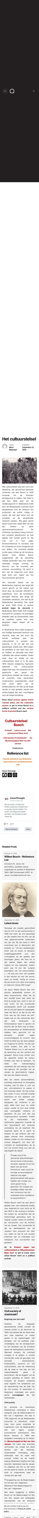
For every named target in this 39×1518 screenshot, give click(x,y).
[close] (34, 1509)
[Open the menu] (5, 91)
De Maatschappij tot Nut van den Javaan (18, 741)
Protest (8, 730)
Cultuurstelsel (16, 721)
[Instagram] (15, 775)
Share (28, 829)
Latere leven (11, 923)
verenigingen (18, 1395)
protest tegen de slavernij (16, 608)
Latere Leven (20, 730)
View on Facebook (11, 829)
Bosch (19, 725)
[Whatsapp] (10, 775)
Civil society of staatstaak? (15, 738)
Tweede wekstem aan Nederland (17, 759)
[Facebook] (4, 775)
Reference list (17, 753)
